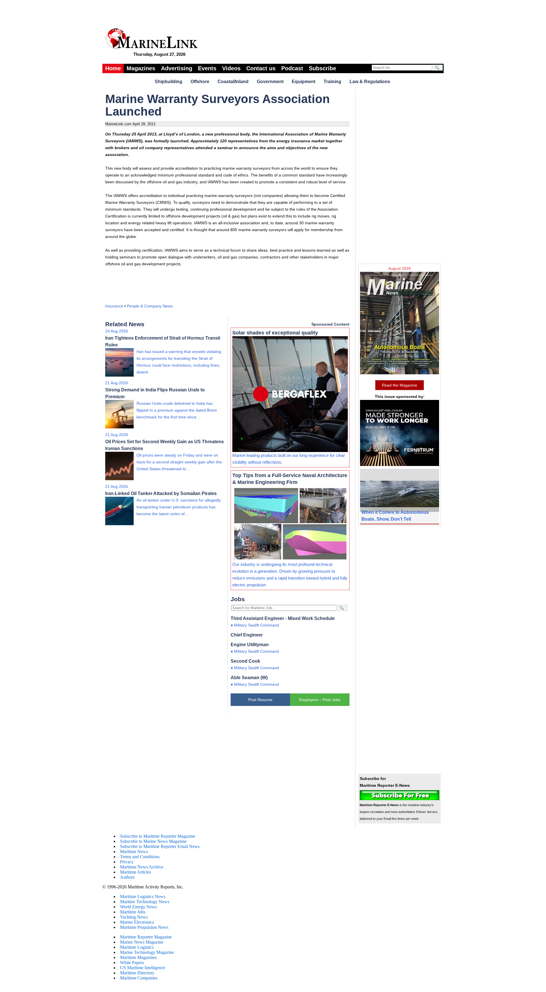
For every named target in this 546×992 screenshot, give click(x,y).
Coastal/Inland (233, 81)
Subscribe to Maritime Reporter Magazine (157, 836)
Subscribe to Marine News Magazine (153, 841)
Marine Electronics (137, 922)
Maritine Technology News (144, 901)
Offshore (200, 81)
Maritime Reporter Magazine (146, 937)
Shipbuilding (168, 81)
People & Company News (150, 306)
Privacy (127, 861)
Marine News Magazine (141, 942)
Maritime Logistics (137, 947)
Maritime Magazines (138, 957)
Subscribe (322, 68)
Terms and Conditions (140, 856)
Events (207, 68)
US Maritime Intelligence (142, 967)
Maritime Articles (135, 872)
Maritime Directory (137, 972)
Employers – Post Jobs (319, 699)
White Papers (132, 962)
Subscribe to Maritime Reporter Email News (160, 846)
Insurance (114, 306)
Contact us (261, 68)
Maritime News (134, 851)
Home (113, 68)
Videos (231, 68)
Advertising (176, 68)
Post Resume (260, 699)
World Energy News (138, 906)
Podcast (292, 68)
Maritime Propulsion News (144, 927)
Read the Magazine (399, 385)
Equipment (303, 81)
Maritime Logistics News (142, 896)
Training (332, 81)
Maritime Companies (139, 977)
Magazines (141, 68)
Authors (127, 877)
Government (270, 81)
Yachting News (134, 917)
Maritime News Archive (141, 866)
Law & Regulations (369, 81)
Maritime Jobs (132, 911)
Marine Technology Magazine (147, 952)
